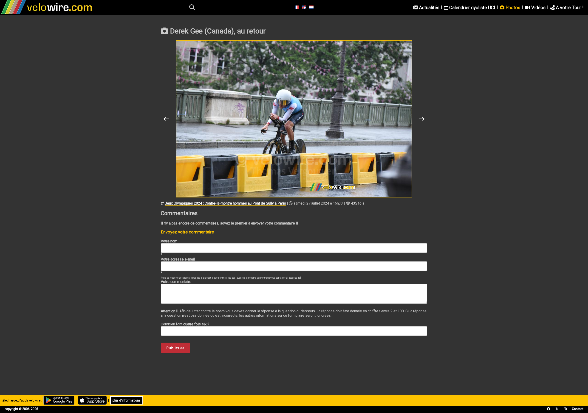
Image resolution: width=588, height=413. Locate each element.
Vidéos (538, 7)
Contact (577, 409)
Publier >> (175, 347)
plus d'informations (127, 400)
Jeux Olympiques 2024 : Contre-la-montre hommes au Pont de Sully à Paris (225, 203)
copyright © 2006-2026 (21, 409)
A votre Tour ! (569, 7)
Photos (512, 7)
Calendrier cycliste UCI (471, 7)
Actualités (428, 7)
